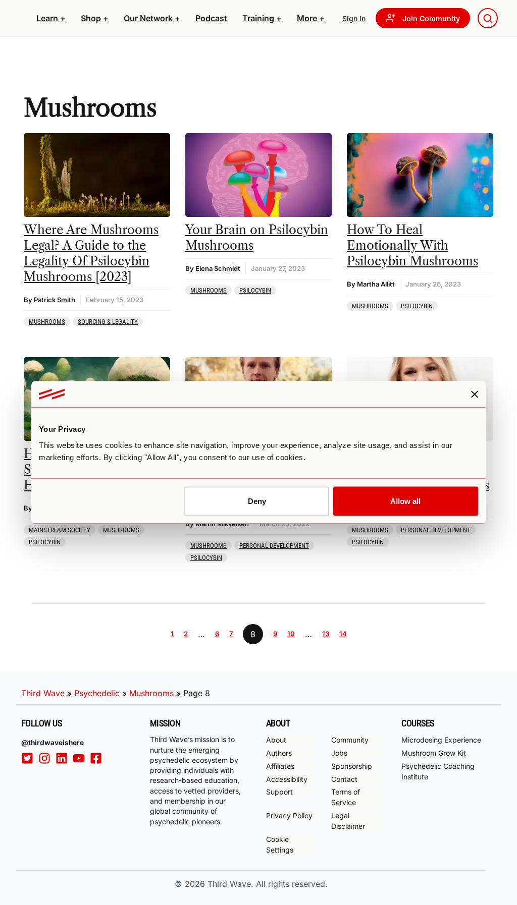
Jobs (339, 753)
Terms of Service (345, 797)
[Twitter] (29, 757)
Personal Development (274, 545)
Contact (344, 779)
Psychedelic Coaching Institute (438, 771)
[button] (51, 18)
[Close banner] (474, 394)
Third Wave (43, 693)
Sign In (354, 18)
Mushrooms (47, 321)
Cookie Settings (279, 844)
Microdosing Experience (441, 740)
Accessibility (286, 779)
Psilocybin (255, 290)
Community (350, 740)
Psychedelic (97, 693)
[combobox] (488, 18)
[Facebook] (98, 757)
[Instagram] (47, 757)
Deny (257, 500)
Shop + (95, 18)
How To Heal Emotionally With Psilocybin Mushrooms (412, 245)
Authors (279, 753)
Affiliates (280, 766)
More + (311, 18)
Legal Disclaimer (348, 820)
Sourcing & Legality (108, 321)
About (276, 740)
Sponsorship (351, 766)
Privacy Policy (289, 815)
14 (343, 634)
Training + (262, 18)
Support (279, 791)
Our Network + (152, 18)
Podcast (211, 18)
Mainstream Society (59, 530)
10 (291, 634)
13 (325, 634)
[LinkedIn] (64, 757)
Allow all (405, 500)
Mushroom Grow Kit (433, 753)
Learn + (51, 18)
